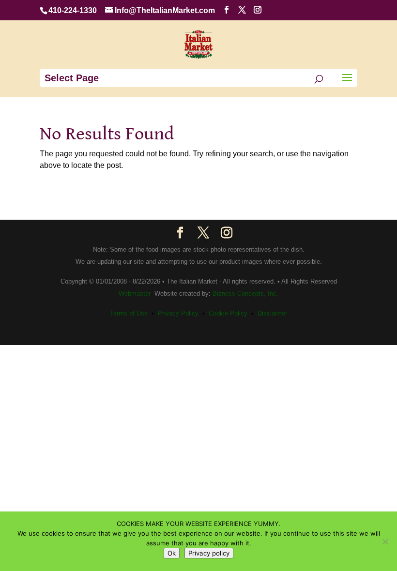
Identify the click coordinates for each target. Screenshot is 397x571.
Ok (172, 553)
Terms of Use (129, 313)
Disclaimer (272, 313)
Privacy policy (208, 553)
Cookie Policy (228, 313)
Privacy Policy (178, 313)
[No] (385, 541)
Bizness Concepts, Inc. (245, 293)
